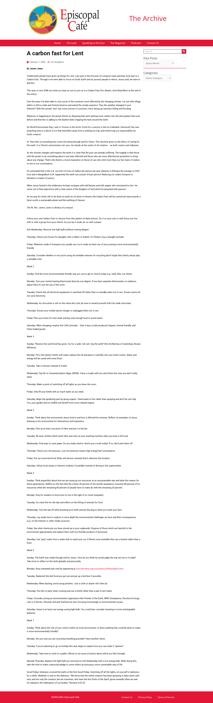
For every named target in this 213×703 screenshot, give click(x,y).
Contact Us (153, 43)
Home (57, 43)
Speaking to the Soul (93, 43)
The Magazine (117, 43)
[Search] (184, 51)
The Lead (71, 43)
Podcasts (136, 43)
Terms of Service (166, 697)
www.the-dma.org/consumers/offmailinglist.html (99, 568)
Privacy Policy (145, 697)
